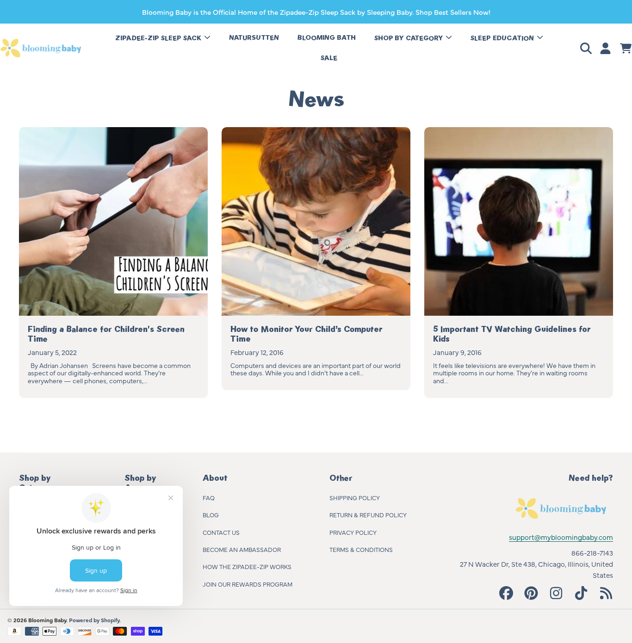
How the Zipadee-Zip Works (247, 566)
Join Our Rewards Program (247, 584)
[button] (587, 48)
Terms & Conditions (361, 549)
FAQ (209, 497)
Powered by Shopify (94, 620)
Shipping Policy (354, 497)
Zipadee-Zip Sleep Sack (159, 38)
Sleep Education (503, 38)
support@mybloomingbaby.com (561, 537)
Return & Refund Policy (368, 514)
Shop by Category (409, 38)
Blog (211, 514)
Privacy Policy (353, 532)
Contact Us (221, 532)
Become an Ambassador (242, 549)
